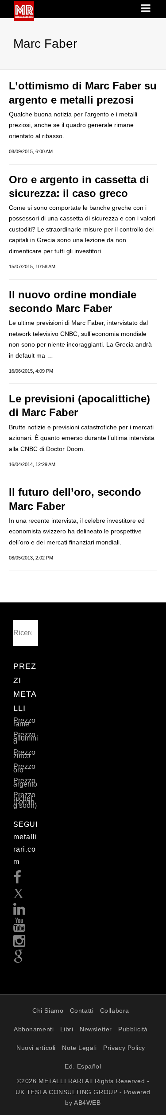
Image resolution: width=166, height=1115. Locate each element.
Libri (66, 1029)
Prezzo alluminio (25, 738)
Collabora (114, 1010)
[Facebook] (17, 880)
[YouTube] (19, 927)
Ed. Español (83, 1066)
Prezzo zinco (24, 754)
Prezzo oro (24, 768)
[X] (18, 895)
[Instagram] (19, 943)
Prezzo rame (24, 722)
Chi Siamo (47, 1010)
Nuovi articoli (36, 1047)
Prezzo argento (25, 782)
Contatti (81, 1010)
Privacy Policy (124, 1047)
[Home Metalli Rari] (24, 18)
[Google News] (18, 959)
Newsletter (96, 1029)
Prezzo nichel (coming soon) (25, 800)
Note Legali (79, 1047)
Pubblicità (133, 1029)
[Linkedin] (19, 911)
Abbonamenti (34, 1029)
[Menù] (146, 9)
